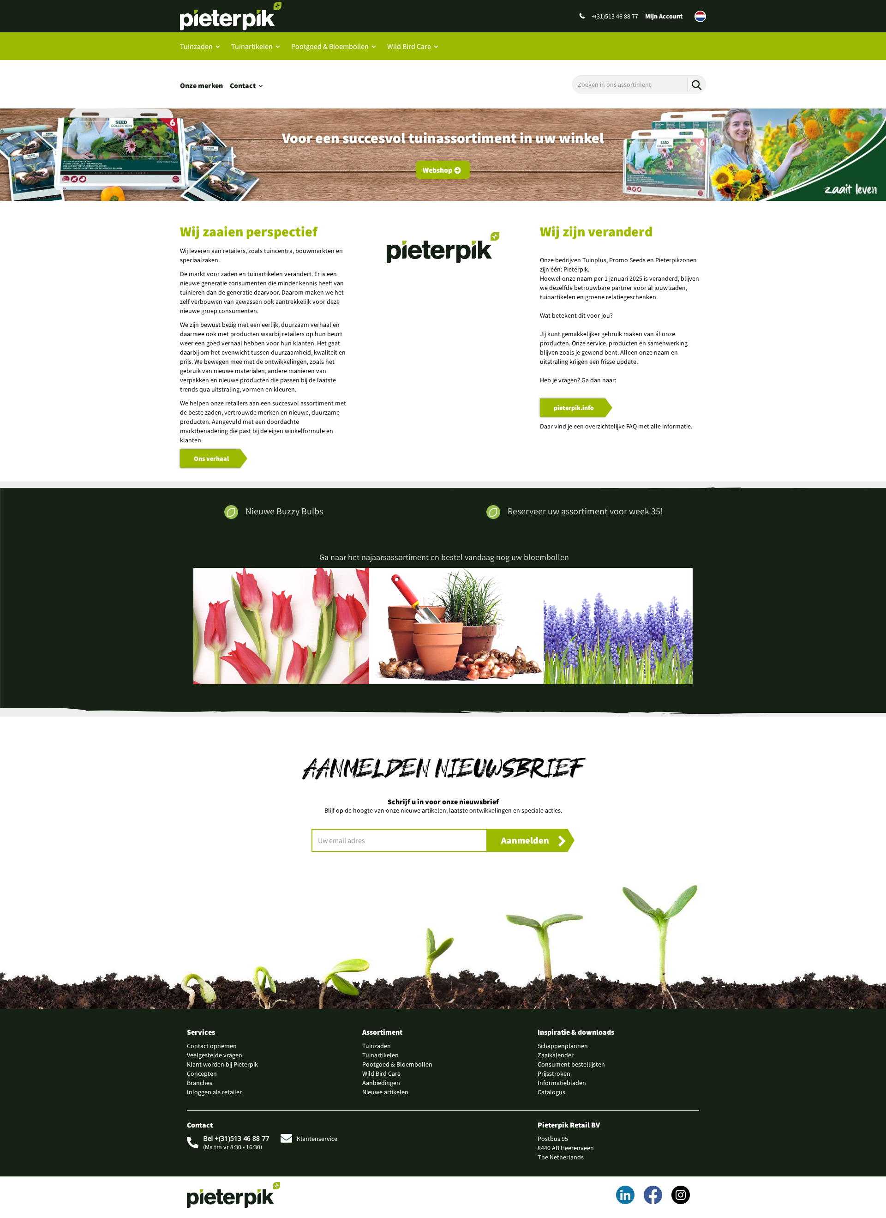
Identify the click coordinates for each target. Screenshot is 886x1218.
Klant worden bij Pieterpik (222, 1064)
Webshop (437, 170)
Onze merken (201, 85)
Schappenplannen (563, 1046)
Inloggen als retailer (214, 1092)
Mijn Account (664, 16)
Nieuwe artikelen (385, 1092)
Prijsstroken (554, 1073)
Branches (199, 1083)
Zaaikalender (556, 1055)
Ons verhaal (211, 458)
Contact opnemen (212, 1046)
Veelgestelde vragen (214, 1055)
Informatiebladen (562, 1083)
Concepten (202, 1073)
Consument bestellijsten (571, 1064)
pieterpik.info (574, 408)
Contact (243, 85)
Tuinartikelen (252, 46)
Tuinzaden (196, 46)
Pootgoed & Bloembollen (330, 46)
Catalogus (551, 1092)
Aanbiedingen (381, 1083)
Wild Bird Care (409, 46)
